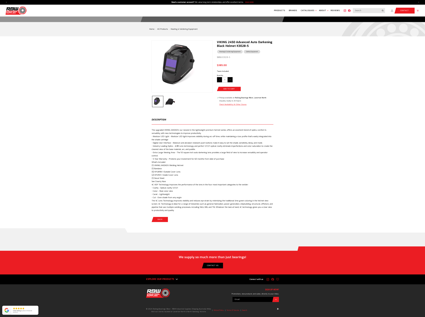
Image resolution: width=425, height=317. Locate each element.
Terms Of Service (232, 310)
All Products (162, 29)
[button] (308, 11)
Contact (404, 11)
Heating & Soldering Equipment (184, 29)
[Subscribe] (275, 299)
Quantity (220, 75)
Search (244, 310)
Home (151, 29)
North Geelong (193, 312)
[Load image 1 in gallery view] (157, 101)
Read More (249, 2)
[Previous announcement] (6, 2)
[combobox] (369, 10)
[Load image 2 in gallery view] (169, 101)
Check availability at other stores (232, 104)
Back (160, 219)
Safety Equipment (252, 52)
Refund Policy (219, 310)
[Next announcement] (418, 2)
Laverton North (179, 312)
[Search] (382, 10)
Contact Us (213, 265)
